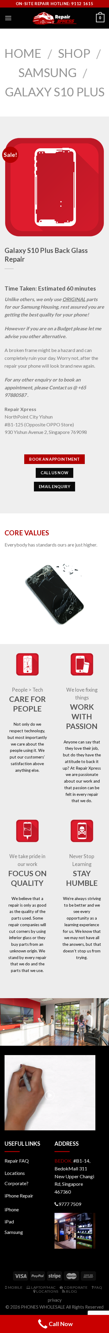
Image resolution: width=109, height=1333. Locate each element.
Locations (15, 1173)
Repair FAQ (17, 1160)
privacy (54, 1300)
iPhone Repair (19, 1195)
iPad (9, 1221)
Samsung (47, 72)
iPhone (12, 1209)
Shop (74, 53)
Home (23, 53)
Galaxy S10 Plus (54, 92)
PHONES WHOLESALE (43, 1307)
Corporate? (16, 1183)
